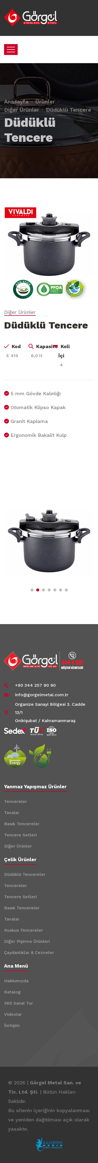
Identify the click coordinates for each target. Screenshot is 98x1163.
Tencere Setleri (20, 834)
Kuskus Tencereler (23, 930)
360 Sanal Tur (18, 1003)
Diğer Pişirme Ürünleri (27, 941)
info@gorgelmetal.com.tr (41, 694)
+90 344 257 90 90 (35, 685)
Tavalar (11, 812)
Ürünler (45, 101)
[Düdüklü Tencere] (49, 244)
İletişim (12, 1025)
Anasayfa (16, 101)
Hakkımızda (16, 980)
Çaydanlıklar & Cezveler (29, 952)
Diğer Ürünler (21, 109)
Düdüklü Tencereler (24, 874)
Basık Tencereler (21, 823)
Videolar (13, 1014)
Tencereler (15, 801)
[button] (31, 589)
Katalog (12, 992)
